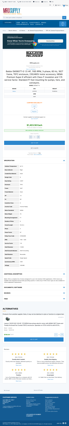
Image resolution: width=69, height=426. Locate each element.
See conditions (38, 154)
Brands (43, 22)
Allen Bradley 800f (50, 407)
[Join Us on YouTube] (65, 423)
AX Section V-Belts (50, 402)
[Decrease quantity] (30, 137)
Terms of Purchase (31, 400)
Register (34, 111)
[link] (34, 41)
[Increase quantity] (38, 137)
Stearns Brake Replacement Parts (52, 409)
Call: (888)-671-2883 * (8, 400)
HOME (18, 22)
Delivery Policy (30, 401)
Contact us (5, 402)
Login (34, 106)
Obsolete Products (50, 406)
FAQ (4, 403)
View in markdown (31, 69)
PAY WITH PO (62, 24)
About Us (25, 22)
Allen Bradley (48, 401)
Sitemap (28, 402)
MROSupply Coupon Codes (33, 403)
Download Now (50, 41)
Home (4, 30)
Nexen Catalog (49, 403)
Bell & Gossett (49, 405)
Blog (32, 24)
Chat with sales (7, 401)
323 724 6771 (34, 118)
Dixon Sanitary (49, 400)
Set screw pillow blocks (51, 411)
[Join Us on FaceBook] (63, 423)
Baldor (14, 91)
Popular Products (22, 24)
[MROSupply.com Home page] (12, 11)
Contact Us (39, 24)
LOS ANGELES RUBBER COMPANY (32, 405)
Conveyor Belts (34, 22)
